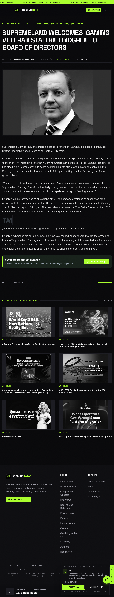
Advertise (95, 10)
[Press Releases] (60, 23)
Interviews (65, 499)
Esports (64, 518)
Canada (64, 528)
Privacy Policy (13, 566)
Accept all (74, 587)
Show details (71, 582)
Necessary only (96, 587)
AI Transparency (13, 569)
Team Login (94, 496)
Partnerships (67, 513)
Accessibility (31, 569)
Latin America (67, 523)
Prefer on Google (98, 261)
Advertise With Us (20, 499)
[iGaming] (28, 23)
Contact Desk (95, 491)
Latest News (66, 481)
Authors (64, 546)
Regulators (66, 551)
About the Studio (97, 481)
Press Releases (68, 486)
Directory (65, 541)
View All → (106, 300)
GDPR (47, 566)
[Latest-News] (41, 23)
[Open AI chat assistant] (107, 580)
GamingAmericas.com (24, 59)
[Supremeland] (78, 23)
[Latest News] (13, 23)
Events (91, 486)
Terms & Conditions (32, 566)
